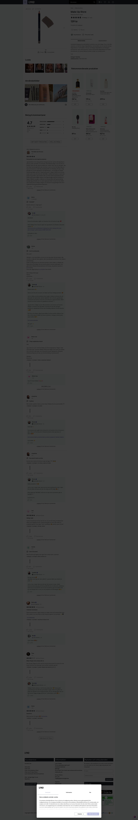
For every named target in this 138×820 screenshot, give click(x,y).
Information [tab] (69, 792)
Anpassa (80, 814)
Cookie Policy (90, 809)
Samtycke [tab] (47, 792)
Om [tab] (90, 792)
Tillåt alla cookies (93, 814)
